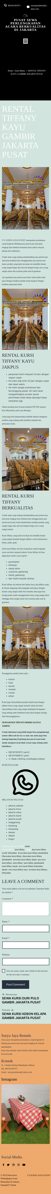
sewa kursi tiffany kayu (18, 869)
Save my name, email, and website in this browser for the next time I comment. (27, 973)
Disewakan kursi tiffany (12, 856)
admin (27, 846)
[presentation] (3, 1118)
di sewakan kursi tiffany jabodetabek (33, 853)
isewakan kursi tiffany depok (25, 859)
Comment (7, 898)
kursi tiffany (20, 71)
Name (5, 921)
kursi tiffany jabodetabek (34, 863)
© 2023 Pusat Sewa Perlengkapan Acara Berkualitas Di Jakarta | (10, 1178)
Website (6, 954)
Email (5, 938)
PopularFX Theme (8, 1185)
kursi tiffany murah (10, 866)
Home (10, 71)
